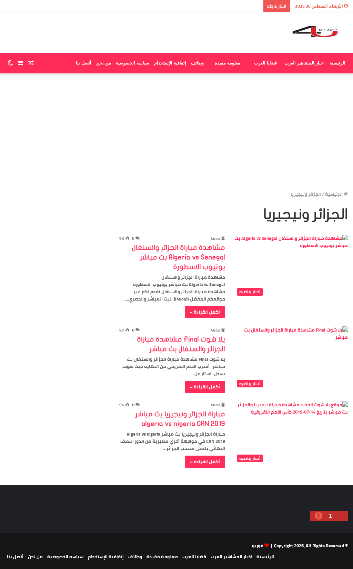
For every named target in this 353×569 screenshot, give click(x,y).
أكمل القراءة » (205, 312)
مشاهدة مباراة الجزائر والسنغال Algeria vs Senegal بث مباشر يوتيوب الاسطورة (178, 257)
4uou (215, 238)
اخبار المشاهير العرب (304, 62)
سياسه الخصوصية (132, 62)
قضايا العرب (265, 62)
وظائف (197, 62)
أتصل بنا (83, 62)
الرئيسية (337, 62)
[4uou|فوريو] (320, 32)
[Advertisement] (176, 132)
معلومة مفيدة (227, 62)
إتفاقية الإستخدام (170, 62)
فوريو (257, 545)
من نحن (103, 62)
